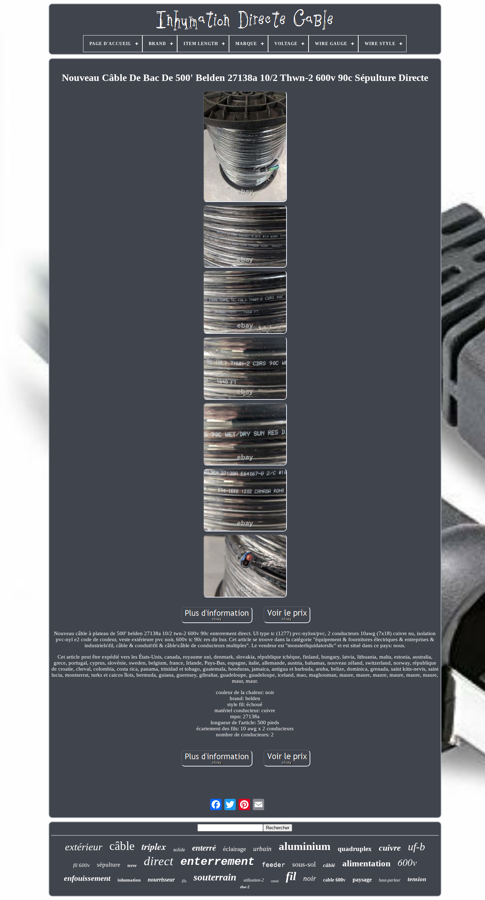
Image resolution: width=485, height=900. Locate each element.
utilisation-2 (254, 880)
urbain (262, 848)
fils (184, 881)
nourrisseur (161, 880)
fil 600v (81, 865)
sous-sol (304, 864)
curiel (275, 881)
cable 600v (334, 880)
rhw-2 (245, 887)
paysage (362, 880)
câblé (329, 865)
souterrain (215, 877)
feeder (273, 864)
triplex (154, 846)
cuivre (390, 847)
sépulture (108, 864)
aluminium (305, 846)
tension (417, 879)
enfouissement (87, 878)
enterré (204, 848)
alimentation (366, 863)
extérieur (83, 846)
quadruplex (355, 848)
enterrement (217, 861)
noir (309, 878)
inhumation (129, 880)
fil (291, 876)
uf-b (416, 846)
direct (158, 861)
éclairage (234, 848)
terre (132, 865)
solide (179, 849)
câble (122, 845)
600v (407, 862)
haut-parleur (389, 880)
